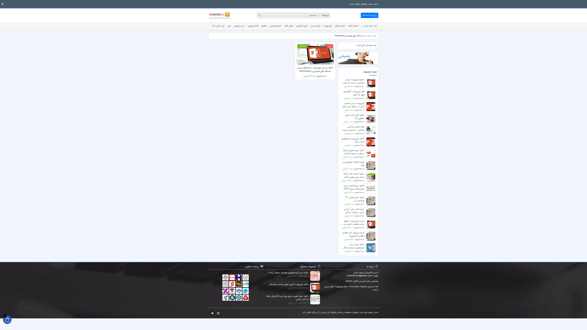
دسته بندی (368, 26)
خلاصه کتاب (353, 26)
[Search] (260, 15)
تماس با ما (216, 26)
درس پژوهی (239, 26)
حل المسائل (340, 26)
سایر (229, 26)
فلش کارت (288, 26)
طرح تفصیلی (275, 26)
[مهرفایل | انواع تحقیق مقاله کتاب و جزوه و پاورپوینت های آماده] (219, 15)
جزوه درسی (315, 26)
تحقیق (264, 26)
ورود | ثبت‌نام (369, 15)
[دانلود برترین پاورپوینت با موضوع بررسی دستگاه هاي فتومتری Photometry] (315, 53)
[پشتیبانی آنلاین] (358, 58)
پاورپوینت (327, 26)
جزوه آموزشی (301, 26)
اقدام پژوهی (253, 26)
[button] (3, 4)
